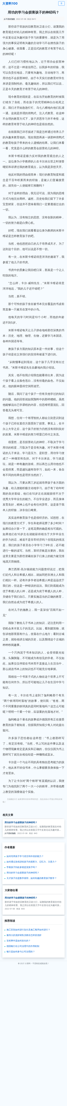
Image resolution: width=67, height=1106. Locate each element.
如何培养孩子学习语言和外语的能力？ (25, 856)
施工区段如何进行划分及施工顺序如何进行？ (28, 929)
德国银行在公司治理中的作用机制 (23, 946)
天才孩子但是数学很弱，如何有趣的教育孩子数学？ (32, 878)
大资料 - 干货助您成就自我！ (37, 963)
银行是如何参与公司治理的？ (21, 951)
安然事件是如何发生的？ (19, 940)
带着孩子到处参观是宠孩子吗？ (22, 867)
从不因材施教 (9, 19)
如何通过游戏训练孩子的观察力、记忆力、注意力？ (32, 861)
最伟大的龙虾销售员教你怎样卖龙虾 (24, 935)
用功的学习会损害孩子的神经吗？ (21, 822)
